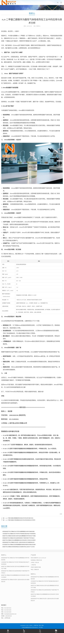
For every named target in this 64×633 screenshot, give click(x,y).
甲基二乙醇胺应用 (35, 569)
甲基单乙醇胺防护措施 (36, 567)
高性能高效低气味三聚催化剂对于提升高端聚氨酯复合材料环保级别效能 (18, 531)
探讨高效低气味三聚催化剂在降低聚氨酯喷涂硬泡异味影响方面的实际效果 (19, 544)
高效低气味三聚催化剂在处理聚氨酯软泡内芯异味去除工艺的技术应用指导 (19, 540)
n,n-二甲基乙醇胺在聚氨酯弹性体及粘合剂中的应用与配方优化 (19, 518)
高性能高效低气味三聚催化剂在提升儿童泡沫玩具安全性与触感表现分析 (18, 542)
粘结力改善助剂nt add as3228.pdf (38, 557)
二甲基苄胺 (33, 564)
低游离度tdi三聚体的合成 (36, 560)
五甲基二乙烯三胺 (35, 562)
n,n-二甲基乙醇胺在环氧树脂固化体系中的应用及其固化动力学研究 (20, 520)
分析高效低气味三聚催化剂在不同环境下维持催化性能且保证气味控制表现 (19, 533)
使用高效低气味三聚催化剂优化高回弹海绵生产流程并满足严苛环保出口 (18, 538)
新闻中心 (32, 13)
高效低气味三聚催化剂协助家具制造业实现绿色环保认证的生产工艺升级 (18, 546)
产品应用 (33, 555)
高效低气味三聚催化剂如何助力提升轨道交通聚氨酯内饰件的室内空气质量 (19, 535)
